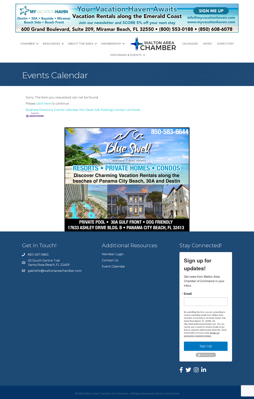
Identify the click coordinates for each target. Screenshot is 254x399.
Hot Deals (86, 110)
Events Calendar (66, 110)
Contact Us (122, 110)
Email (188, 293)
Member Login (113, 254)
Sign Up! (206, 346)
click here (43, 103)
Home (135, 110)
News (207, 43)
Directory (225, 43)
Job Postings (103, 110)
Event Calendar (113, 266)
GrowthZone (171, 393)
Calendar (190, 43)
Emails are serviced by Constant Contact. (201, 334)
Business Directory (39, 110)
